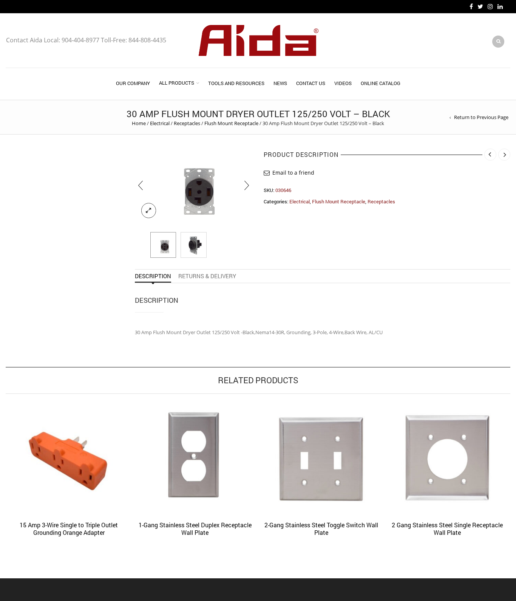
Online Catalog (380, 83)
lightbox (148, 210)
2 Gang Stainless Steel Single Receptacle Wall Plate (447, 528)
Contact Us (310, 83)
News (280, 83)
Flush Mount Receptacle (231, 123)
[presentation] (140, 185)
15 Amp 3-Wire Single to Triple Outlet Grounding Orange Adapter (69, 528)
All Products (176, 83)
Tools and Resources (236, 83)
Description (153, 276)
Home (139, 123)
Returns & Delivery (207, 276)
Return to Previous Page (481, 117)
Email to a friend (293, 172)
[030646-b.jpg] (194, 245)
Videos (343, 83)
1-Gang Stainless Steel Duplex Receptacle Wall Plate (195, 528)
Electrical (160, 123)
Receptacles (187, 123)
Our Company (133, 83)
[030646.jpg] (194, 185)
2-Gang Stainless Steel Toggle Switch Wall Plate (321, 528)
